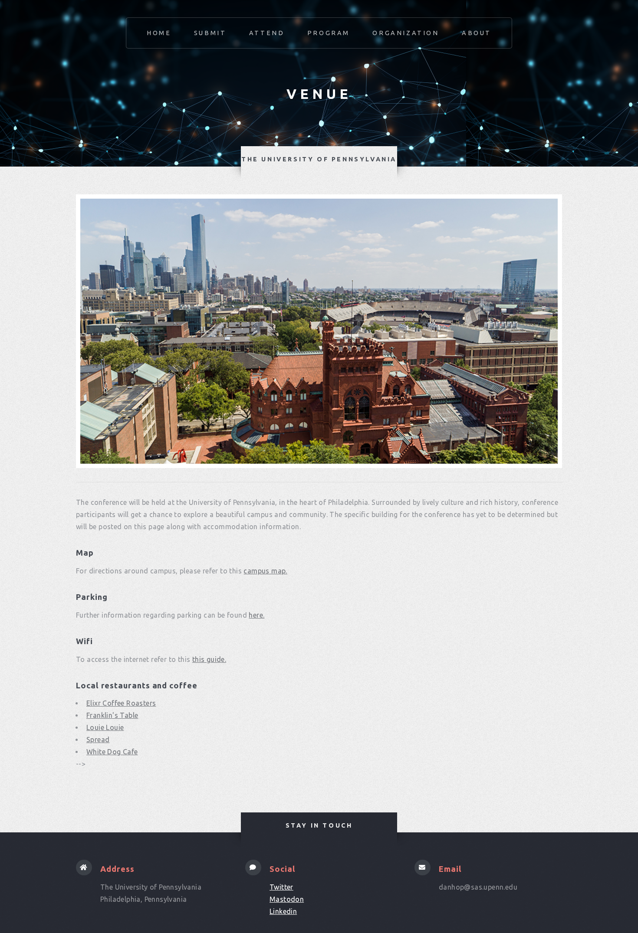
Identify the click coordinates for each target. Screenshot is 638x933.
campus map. (265, 571)
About (476, 32)
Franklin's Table (112, 715)
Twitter (281, 887)
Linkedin (283, 911)
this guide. (209, 659)
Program (328, 32)
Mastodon (287, 899)
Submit (210, 32)
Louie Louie (105, 727)
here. (256, 615)
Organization (405, 32)
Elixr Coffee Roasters (121, 703)
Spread (97, 739)
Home (159, 32)
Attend (267, 32)
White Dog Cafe (112, 752)
